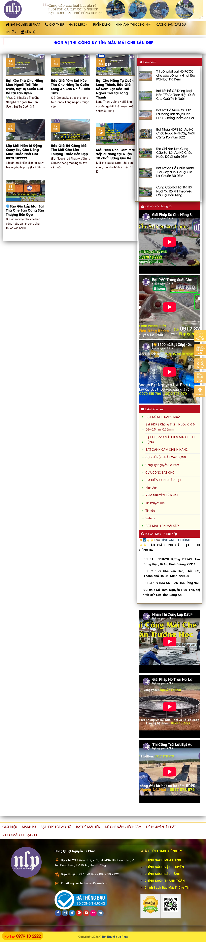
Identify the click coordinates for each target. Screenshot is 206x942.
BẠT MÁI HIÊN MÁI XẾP (162, 526)
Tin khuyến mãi (155, 503)
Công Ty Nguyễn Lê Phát (162, 465)
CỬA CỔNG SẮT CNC (159, 472)
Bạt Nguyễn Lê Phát (115, 936)
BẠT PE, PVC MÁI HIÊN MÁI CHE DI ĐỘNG (170, 439)
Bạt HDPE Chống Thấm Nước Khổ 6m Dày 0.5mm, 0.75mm (171, 427)
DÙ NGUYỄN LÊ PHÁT (161, 827)
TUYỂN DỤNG (102, 24)
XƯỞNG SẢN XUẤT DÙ (171, 24)
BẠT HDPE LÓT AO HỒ (56, 827)
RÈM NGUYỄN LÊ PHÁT (161, 495)
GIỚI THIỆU (9, 827)
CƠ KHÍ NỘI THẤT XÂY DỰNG (165, 457)
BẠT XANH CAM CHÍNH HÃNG (166, 449)
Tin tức (150, 510)
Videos (150, 518)
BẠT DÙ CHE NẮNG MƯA (162, 417)
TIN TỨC (11, 31)
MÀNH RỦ (29, 827)
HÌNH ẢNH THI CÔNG (130, 24)
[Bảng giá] (200, 335)
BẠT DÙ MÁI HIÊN (88, 827)
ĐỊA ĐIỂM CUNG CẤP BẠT (163, 480)
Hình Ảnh (151, 488)
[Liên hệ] (200, 377)
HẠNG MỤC (77, 24)
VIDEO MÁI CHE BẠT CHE (20, 835)
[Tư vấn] (200, 363)
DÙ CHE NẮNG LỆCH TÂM (123, 827)
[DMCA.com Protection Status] (150, 905)
